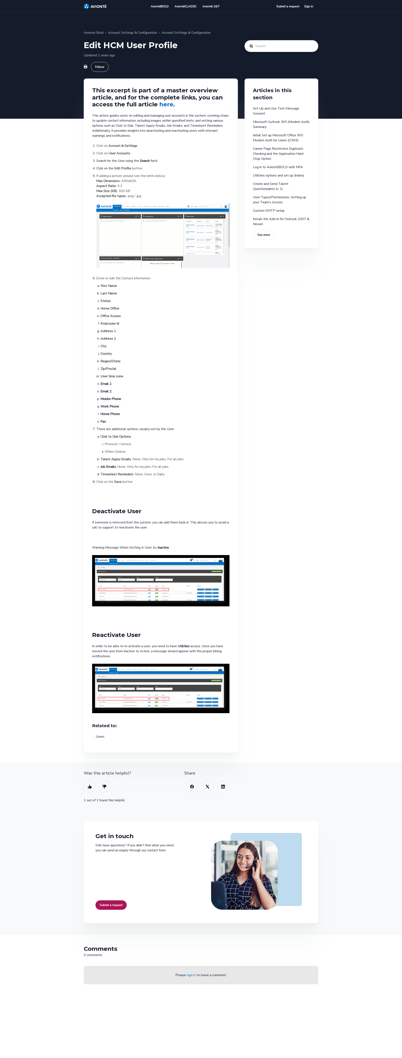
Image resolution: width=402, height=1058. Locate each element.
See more (263, 235)
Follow (99, 67)
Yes (90, 787)
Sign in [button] (308, 6)
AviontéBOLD (160, 6)
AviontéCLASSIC (186, 6)
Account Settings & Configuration (132, 32)
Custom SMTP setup (269, 210)
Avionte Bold (93, 32)
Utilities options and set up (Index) (278, 175)
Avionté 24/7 (210, 6)
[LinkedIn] (223, 787)
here (166, 104)
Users (100, 736)
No (104, 787)
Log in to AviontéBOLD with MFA (278, 167)
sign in (191, 975)
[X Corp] (207, 787)
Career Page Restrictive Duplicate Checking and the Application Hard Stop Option (278, 153)
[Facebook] (192, 787)
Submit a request (287, 6)
